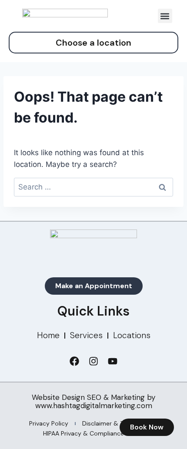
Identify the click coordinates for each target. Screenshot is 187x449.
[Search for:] (93, 187)
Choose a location (93, 42)
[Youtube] (112, 361)
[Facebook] (74, 361)
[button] (165, 16)
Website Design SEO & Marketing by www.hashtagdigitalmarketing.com (93, 401)
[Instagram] (93, 361)
